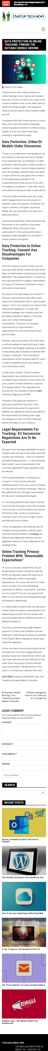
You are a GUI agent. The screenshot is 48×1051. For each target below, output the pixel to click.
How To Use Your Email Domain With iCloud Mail (29, 3)
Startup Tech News (13, 87)
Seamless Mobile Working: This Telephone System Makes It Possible (11, 697)
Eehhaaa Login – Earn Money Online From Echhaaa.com (20, 1022)
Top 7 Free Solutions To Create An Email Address (23, 985)
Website (6, 763)
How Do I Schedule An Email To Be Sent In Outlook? (20, 840)
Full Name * (7, 744)
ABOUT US (20, 1049)
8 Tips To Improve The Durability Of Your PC (21, 949)
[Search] (43, 792)
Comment (6, 722)
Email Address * (9, 753)
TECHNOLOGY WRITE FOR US (29, 1046)
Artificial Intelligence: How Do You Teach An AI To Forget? (35, 695)
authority (17, 164)
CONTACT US (33, 1049)
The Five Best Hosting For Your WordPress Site (23, 877)
